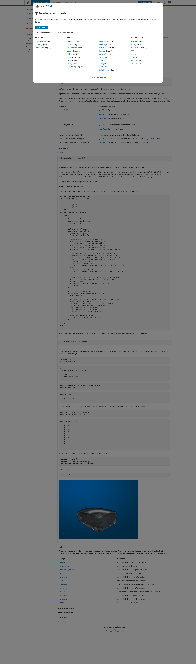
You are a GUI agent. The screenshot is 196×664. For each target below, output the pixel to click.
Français (104, 67)
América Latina (40, 41)
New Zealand (135, 48)
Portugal (102, 51)
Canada (38, 45)
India (133, 45)
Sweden (102, 54)
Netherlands (103, 41)
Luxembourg (71, 67)
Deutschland (71, 48)
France (69, 57)
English (103, 64)
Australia (134, 41)
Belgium (70, 41)
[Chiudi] (160, 6)
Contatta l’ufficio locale (98, 77)
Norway (102, 45)
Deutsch (104, 60)
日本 (132, 60)
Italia (69, 64)
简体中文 (136, 54)
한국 (132, 64)
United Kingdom (104, 70)
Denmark (70, 45)
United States (39, 48)
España (69, 51)
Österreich (103, 48)
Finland (69, 54)
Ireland (69, 60)
